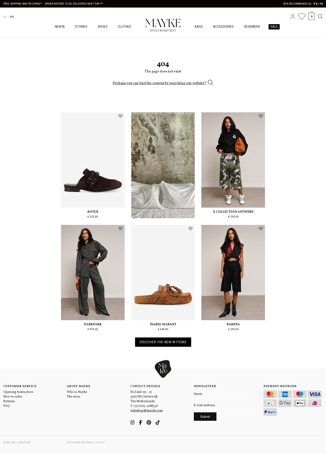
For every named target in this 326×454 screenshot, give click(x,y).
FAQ (6, 406)
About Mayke (78, 386)
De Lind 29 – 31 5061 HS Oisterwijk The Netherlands (144, 396)
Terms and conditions (17, 442)
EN (12, 16)
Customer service (20, 386)
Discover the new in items (163, 342)
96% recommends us (303, 3)
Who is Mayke (77, 392)
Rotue (92, 212)
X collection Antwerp (233, 212)
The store (73, 397)
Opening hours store (18, 392)
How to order (12, 397)
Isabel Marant (163, 324)
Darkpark (93, 324)
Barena (233, 324)
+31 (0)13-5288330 (145, 406)
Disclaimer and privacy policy (86, 442)
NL (5, 16)
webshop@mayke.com (146, 411)
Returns (9, 401)
